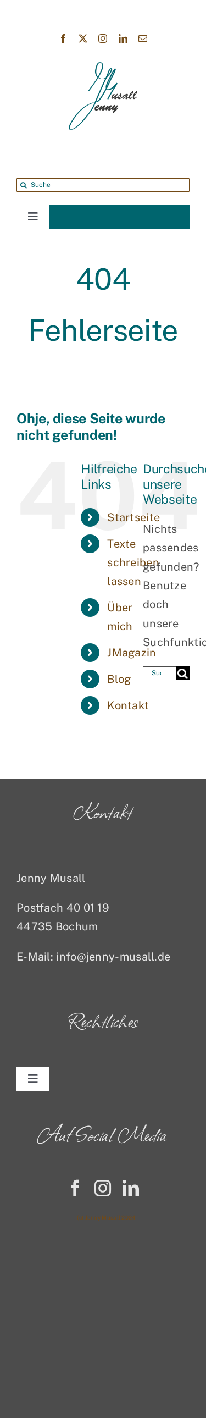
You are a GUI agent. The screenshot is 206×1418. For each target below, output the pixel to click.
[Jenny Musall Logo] (103, 67)
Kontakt (128, 705)
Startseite (133, 517)
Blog (119, 679)
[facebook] (63, 38)
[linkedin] (123, 38)
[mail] (142, 38)
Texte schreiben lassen (133, 562)
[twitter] (83, 38)
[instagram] (102, 38)
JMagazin (131, 652)
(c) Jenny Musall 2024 (106, 1217)
